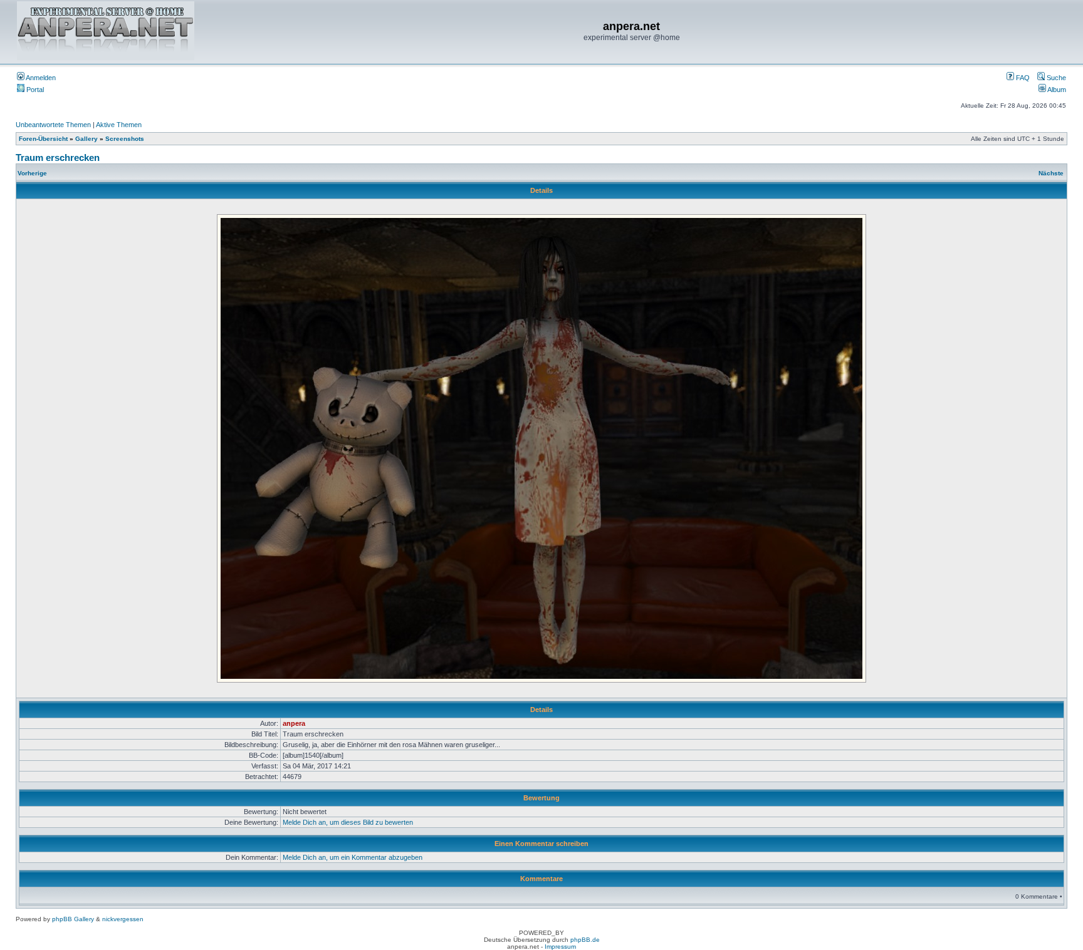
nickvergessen (123, 919)
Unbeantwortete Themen (53, 124)
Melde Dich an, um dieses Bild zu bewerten (348, 822)
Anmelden (40, 77)
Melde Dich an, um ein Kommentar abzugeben (352, 857)
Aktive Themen (119, 124)
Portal (34, 89)
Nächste (1051, 173)
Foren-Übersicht (43, 138)
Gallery (86, 138)
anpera (294, 723)
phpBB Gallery (73, 919)
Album (1056, 89)
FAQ (1022, 77)
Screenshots (124, 138)
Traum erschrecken (58, 157)
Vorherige (32, 173)
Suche (1055, 77)
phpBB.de (585, 939)
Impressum (560, 946)
